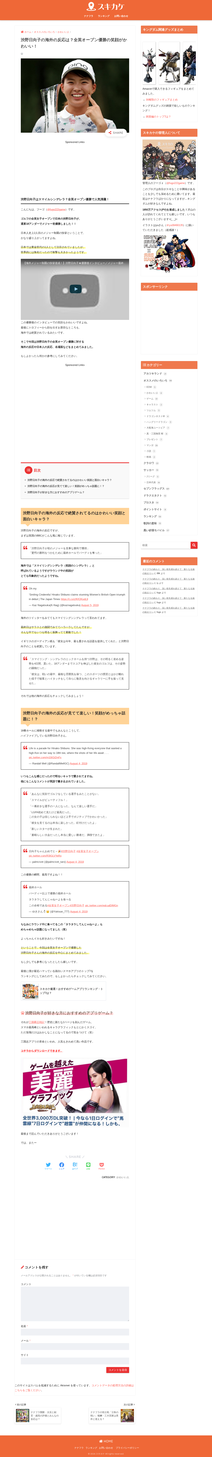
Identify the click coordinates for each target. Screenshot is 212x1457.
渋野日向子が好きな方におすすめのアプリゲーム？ (56, 492)
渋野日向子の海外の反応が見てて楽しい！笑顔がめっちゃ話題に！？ (65, 486)
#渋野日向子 (68, 851)
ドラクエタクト (155, 495)
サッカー (151, 470)
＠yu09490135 (174, 225)
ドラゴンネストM (157, 416)
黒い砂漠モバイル (156, 530)
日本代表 (153, 482)
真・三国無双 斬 (157, 433)
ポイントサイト (155, 509)
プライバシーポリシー (127, 1448)
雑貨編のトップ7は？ (158, 116)
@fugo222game (56, 209)
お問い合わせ (121, 16)
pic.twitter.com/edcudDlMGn (101, 905)
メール (26, 1340)
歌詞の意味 (152, 523)
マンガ (152, 445)
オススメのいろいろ (158, 380)
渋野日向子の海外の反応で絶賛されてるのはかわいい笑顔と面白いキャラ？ (69, 480)
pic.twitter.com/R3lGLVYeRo (45, 855)
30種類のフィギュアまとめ (161, 99)
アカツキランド (155, 373)
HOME (108, 1441)
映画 (151, 457)
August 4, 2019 (78, 763)
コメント (26, 1284)
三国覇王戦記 (37, 1022)
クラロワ (151, 463)
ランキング (104, 16)
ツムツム (153, 410)
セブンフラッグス (156, 488)
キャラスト (154, 404)
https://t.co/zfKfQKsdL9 (74, 599)
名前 (24, 1326)
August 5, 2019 (90, 605)
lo (157, 583)
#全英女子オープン (88, 851)
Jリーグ (152, 476)
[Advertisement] (75, 166)
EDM (151, 387)
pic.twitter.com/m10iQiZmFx (45, 757)
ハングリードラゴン (159, 422)
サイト (25, 1355)
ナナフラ (88, 16)
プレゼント (154, 439)
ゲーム (152, 398)
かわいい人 (123, 1177)
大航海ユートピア (158, 427)
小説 (150, 451)
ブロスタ (151, 502)
